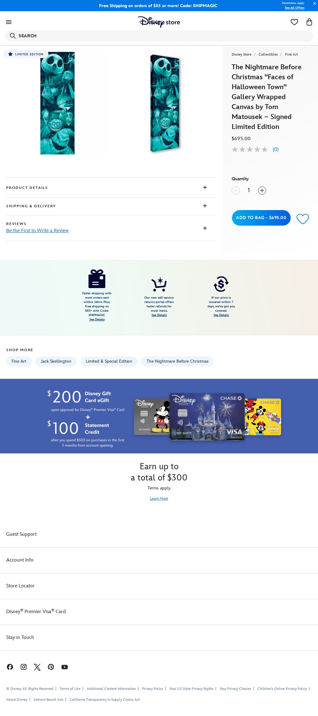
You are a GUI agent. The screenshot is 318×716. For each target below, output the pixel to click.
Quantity (240, 178)
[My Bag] (309, 22)
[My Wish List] (294, 22)
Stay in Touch (20, 637)
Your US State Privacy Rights (191, 688)
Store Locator (20, 586)
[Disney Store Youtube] (64, 667)
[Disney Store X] (37, 667)
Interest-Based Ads (48, 699)
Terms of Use (70, 688)
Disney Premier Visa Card (36, 612)
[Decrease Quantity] (236, 190)
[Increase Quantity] (262, 190)
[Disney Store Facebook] (7, 667)
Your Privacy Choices (235, 689)
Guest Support (21, 534)
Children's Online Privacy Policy (282, 688)
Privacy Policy (152, 688)
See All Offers (294, 8)
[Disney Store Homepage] (159, 22)
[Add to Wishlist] (303, 218)
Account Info (20, 560)
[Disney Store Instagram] (23, 667)
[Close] (313, 6)
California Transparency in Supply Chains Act (105, 699)
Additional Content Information (111, 688)
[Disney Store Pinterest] (51, 667)
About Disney (16, 699)
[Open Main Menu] (8, 22)
